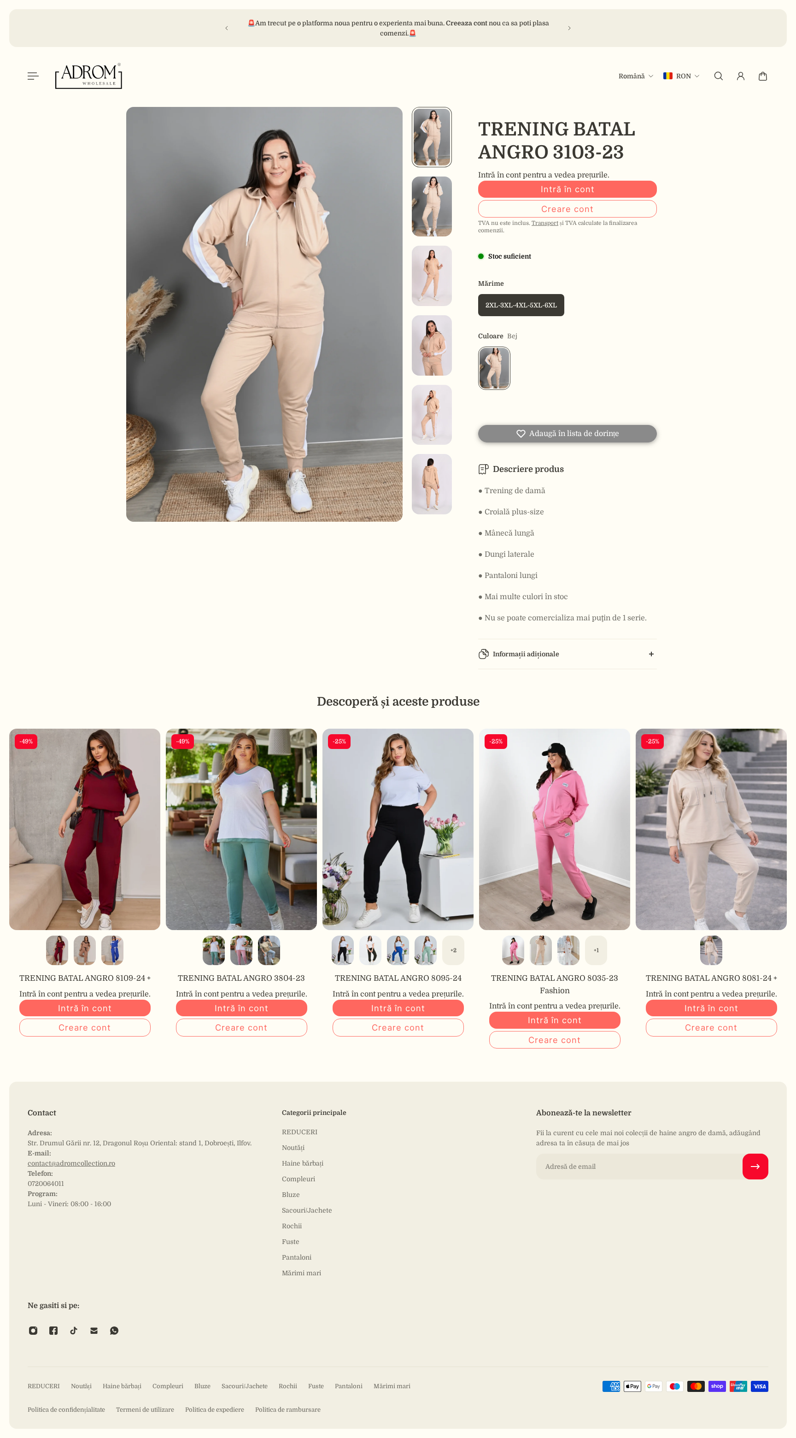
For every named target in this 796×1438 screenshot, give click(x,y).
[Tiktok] (74, 1330)
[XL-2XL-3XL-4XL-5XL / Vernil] (426, 950)
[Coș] (763, 76)
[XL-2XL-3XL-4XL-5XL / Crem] (541, 950)
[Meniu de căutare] (719, 76)
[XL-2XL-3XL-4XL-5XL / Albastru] (398, 950)
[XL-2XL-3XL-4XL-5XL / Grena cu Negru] (57, 950)
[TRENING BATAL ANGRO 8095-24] (398, 829)
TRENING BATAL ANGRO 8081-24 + (711, 978)
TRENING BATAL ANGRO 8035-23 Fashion (554, 984)
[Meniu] (33, 76)
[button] (567, 433)
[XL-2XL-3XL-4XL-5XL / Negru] (343, 950)
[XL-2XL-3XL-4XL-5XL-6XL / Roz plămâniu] (241, 950)
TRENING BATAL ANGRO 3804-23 (241, 978)
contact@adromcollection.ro (71, 1163)
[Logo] (89, 75)
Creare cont (567, 209)
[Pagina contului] (741, 76)
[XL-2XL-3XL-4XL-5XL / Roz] (513, 950)
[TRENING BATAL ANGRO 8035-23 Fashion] (554, 829)
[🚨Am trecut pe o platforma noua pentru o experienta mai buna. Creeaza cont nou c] (398, 28)
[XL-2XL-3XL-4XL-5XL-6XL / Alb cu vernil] (214, 950)
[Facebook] (53, 1330)
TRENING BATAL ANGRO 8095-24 (398, 978)
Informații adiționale (526, 654)
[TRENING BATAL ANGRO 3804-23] (241, 829)
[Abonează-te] (755, 1166)
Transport (545, 223)
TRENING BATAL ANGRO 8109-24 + (85, 978)
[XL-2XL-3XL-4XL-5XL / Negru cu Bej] (85, 950)
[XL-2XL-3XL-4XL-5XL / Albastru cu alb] (112, 950)
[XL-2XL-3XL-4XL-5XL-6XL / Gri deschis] (269, 950)
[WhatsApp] (114, 1330)
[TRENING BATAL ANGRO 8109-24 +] (84, 829)
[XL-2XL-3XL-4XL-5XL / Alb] (568, 950)
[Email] (94, 1330)
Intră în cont (568, 189)
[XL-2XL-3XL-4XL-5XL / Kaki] (370, 950)
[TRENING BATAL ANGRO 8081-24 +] (711, 829)
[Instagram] (33, 1330)
